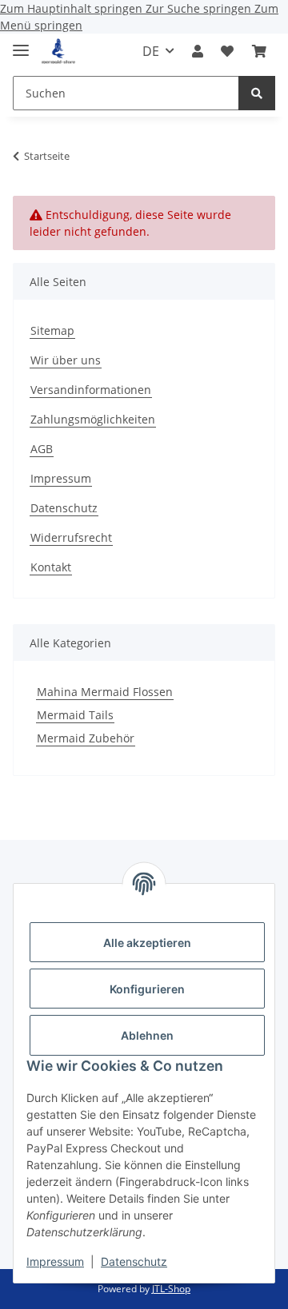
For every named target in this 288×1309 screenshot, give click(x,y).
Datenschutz (134, 1261)
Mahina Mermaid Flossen (105, 691)
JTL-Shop (171, 1288)
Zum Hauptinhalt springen (73, 8)
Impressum (55, 1261)
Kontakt (50, 567)
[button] (197, 51)
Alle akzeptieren (147, 942)
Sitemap (52, 330)
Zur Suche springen (200, 8)
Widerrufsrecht (71, 537)
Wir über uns (65, 360)
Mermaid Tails (75, 714)
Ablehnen (147, 1035)
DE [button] (150, 51)
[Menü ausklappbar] (21, 44)
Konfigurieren (147, 989)
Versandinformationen (90, 389)
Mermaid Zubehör (85, 738)
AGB (41, 448)
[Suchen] (256, 93)
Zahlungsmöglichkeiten (92, 419)
